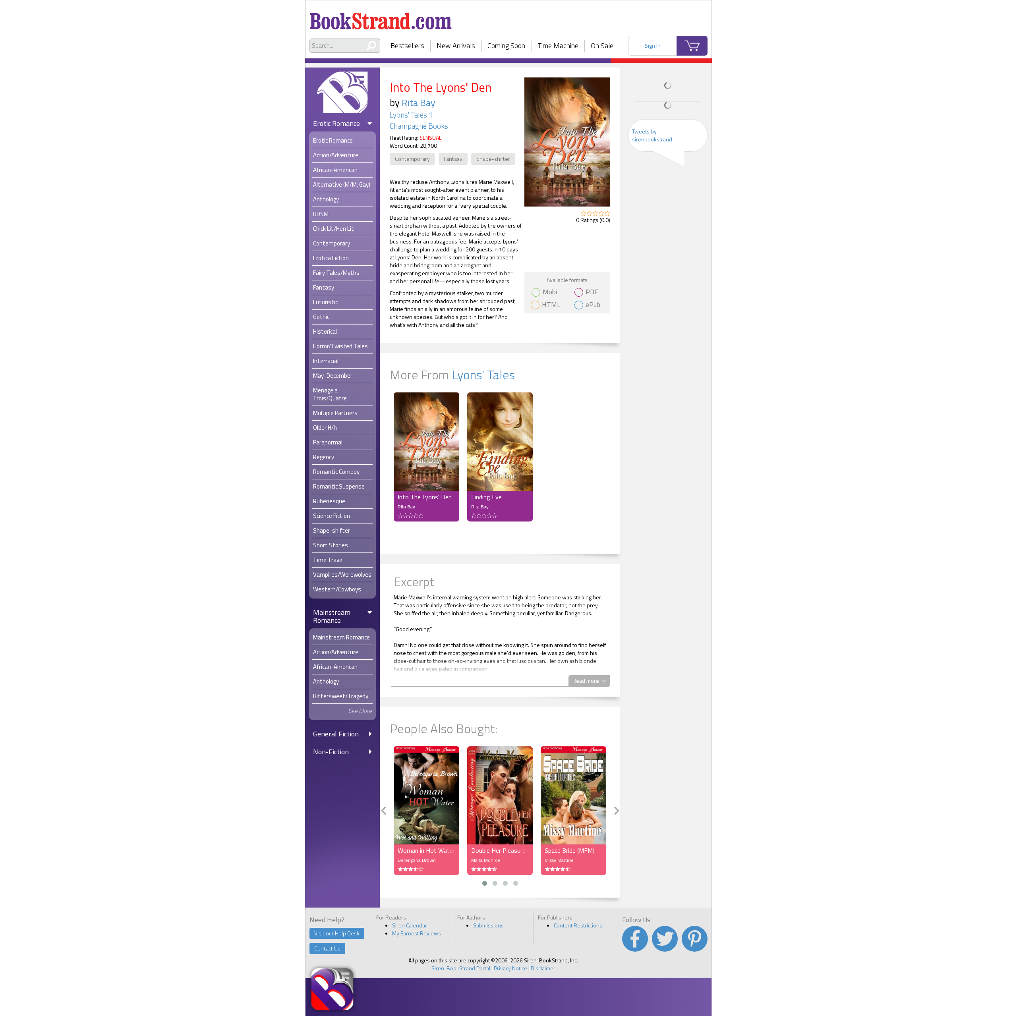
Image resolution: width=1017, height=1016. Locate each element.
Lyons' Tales (483, 374)
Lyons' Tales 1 (411, 114)
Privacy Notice (510, 968)
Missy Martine (559, 860)
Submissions (488, 925)
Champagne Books (419, 125)
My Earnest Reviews (416, 933)
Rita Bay (418, 102)
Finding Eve (486, 497)
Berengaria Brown (417, 860)
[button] (484, 883)
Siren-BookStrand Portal (460, 968)
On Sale (602, 45)
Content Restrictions (578, 925)
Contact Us (327, 948)
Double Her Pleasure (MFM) (500, 850)
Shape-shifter (493, 159)
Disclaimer (543, 968)
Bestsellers (407, 45)
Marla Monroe (486, 860)
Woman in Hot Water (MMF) (426, 850)
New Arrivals (456, 45)
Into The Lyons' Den (425, 497)
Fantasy (453, 159)
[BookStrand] (380, 17)
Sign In (653, 45)
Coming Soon (506, 45)
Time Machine (558, 45)
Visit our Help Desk (337, 933)
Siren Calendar (409, 925)
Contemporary (412, 159)
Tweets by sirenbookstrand (652, 135)
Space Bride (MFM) (569, 850)
